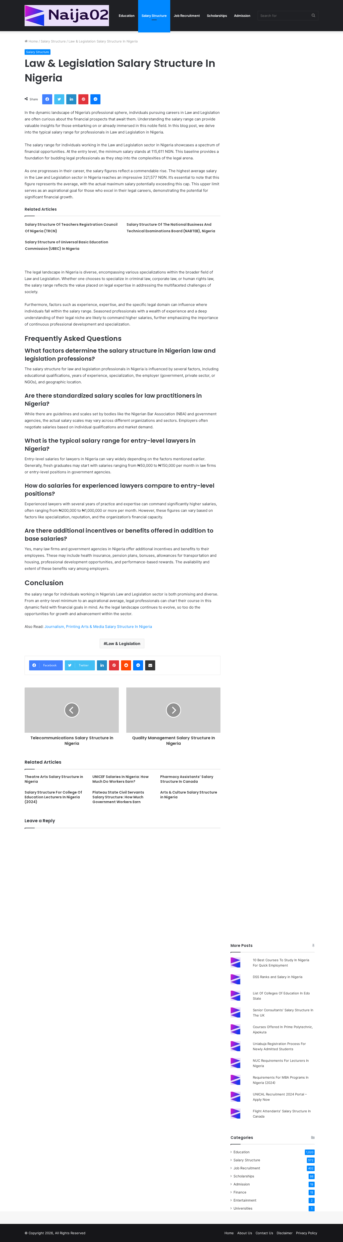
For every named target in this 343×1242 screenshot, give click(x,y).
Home (33, 41)
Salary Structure (154, 16)
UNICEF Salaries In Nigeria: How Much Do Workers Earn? (120, 779)
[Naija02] (67, 15)
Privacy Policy (306, 1233)
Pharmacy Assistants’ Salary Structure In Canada (186, 779)
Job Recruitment (187, 16)
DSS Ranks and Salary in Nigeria (277, 977)
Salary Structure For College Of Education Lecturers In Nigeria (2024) (53, 797)
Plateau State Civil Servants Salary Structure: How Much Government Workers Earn (118, 797)
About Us (244, 1233)
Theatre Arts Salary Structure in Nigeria (54, 779)
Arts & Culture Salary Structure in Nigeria (188, 795)
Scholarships (217, 16)
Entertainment (245, 1200)
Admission (242, 16)
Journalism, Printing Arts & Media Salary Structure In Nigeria (98, 626)
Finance (240, 1192)
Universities (243, 1208)
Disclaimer (285, 1233)
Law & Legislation (123, 643)
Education (127, 16)
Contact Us (264, 1233)
